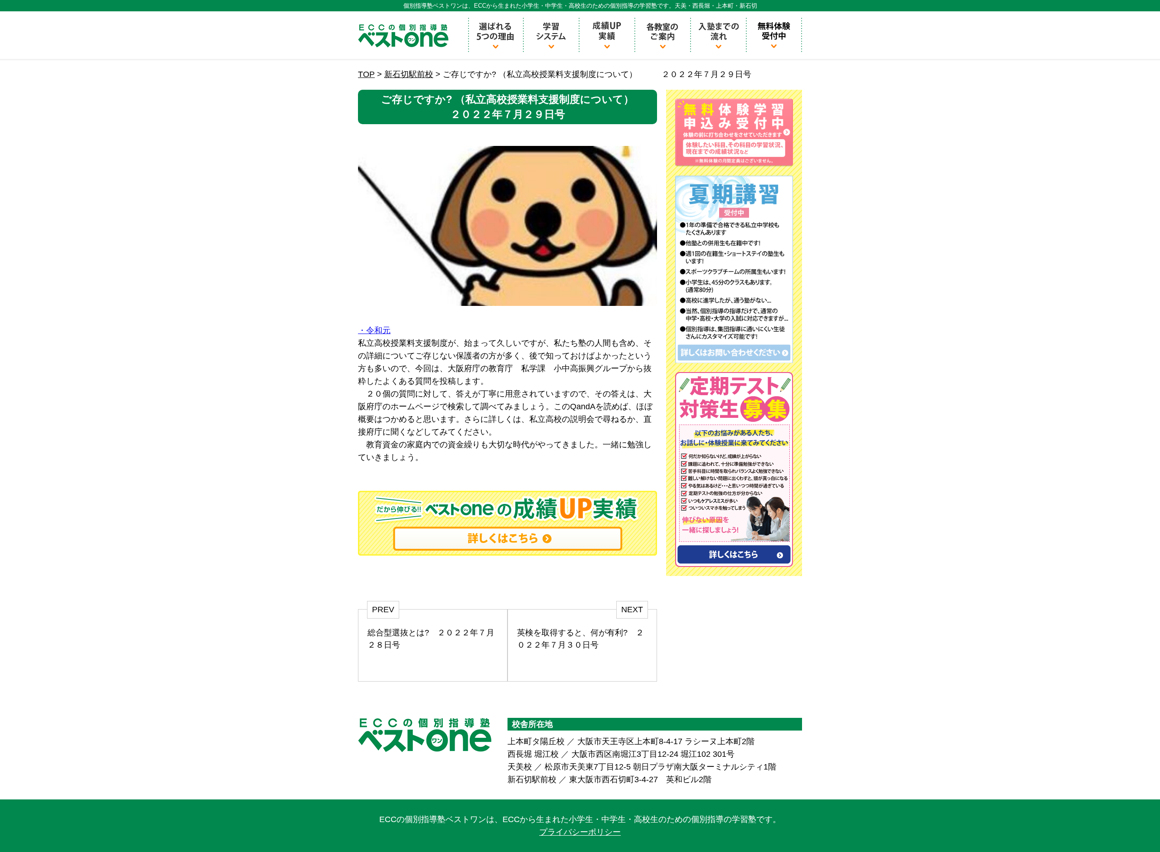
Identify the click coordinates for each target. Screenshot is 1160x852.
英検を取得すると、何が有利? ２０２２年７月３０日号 (580, 638)
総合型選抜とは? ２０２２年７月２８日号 (430, 638)
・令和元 (374, 330)
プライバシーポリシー (580, 832)
